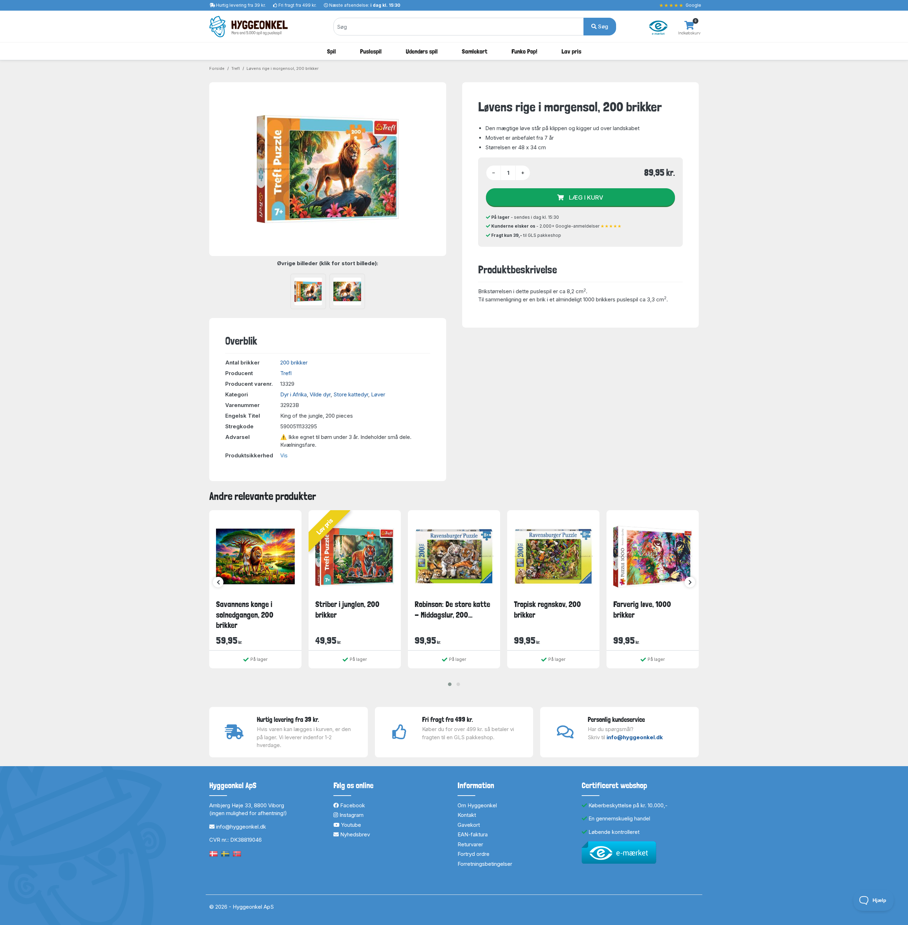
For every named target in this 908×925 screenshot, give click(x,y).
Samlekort (474, 51)
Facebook (352, 805)
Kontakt (467, 815)
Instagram (351, 815)
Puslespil (371, 51)
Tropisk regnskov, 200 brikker (547, 609)
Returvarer (470, 844)
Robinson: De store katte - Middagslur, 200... (452, 609)
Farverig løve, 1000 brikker (642, 609)
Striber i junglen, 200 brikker (347, 609)
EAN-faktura (473, 834)
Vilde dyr (320, 394)
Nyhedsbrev (354, 834)
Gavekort (469, 824)
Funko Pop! (524, 51)
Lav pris (571, 51)
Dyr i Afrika (293, 394)
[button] (449, 684)
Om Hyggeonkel (477, 805)
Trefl (235, 68)
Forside (217, 68)
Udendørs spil (422, 51)
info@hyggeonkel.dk (635, 737)
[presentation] (218, 582)
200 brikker (294, 362)
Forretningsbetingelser (485, 863)
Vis (284, 455)
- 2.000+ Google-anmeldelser (556, 226)
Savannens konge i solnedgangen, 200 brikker (244, 615)
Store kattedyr (350, 394)
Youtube (350, 824)
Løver (378, 394)
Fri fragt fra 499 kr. (297, 5)
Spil (331, 51)
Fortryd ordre (473, 854)
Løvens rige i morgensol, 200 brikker (283, 68)
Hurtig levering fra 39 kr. (241, 5)
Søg (602, 26)
